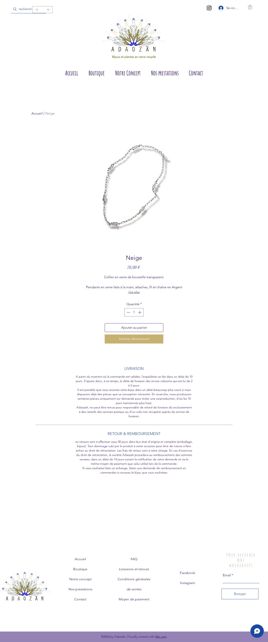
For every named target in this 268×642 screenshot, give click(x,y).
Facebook (187, 573)
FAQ (134, 559)
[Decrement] (128, 312)
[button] (250, 7)
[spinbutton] (134, 312)
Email (227, 575)
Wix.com (161, 636)
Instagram (187, 583)
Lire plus (134, 292)
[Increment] (140, 312)
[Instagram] (209, 8)
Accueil (37, 113)
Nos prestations (80, 589)
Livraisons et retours (134, 569)
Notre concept (80, 579)
